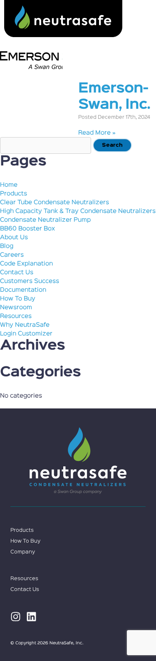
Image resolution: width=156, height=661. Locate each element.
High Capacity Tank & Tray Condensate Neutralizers (78, 211)
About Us (14, 237)
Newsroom (16, 307)
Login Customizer (26, 333)
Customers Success (29, 281)
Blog (6, 246)
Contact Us (16, 272)
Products (13, 193)
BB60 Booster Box (27, 228)
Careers (12, 255)
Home (8, 185)
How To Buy (17, 298)
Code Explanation (26, 263)
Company (22, 552)
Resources (16, 316)
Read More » (97, 132)
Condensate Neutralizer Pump (45, 220)
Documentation (23, 290)
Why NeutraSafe (25, 325)
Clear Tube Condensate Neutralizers (54, 202)
